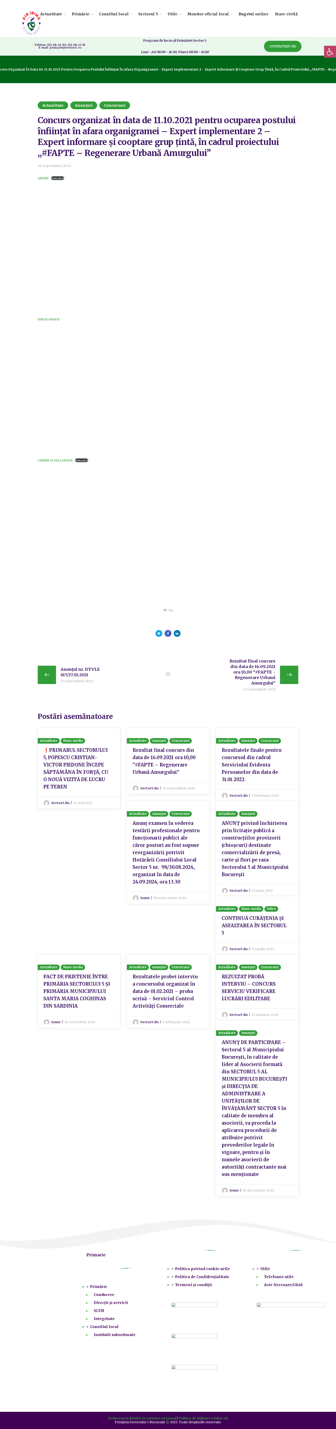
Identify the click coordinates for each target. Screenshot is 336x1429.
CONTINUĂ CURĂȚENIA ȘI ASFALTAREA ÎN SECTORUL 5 (254, 925)
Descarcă (57, 178)
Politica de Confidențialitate (202, 1276)
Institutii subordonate (115, 1334)
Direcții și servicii (111, 1302)
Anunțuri (84, 105)
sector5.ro (60, 803)
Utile (265, 1268)
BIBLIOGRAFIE (49, 319)
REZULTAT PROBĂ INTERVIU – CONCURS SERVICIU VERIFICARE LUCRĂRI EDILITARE (249, 987)
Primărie (98, 1286)
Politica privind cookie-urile (202, 1268)
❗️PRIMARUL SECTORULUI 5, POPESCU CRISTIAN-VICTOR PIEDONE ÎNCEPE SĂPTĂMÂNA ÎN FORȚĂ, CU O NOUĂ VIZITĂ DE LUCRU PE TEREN (75, 768)
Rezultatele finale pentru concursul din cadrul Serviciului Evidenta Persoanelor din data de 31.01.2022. (251, 764)
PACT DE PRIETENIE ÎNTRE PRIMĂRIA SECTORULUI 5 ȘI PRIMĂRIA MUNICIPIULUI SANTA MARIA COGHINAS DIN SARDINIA (76, 991)
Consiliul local (104, 1326)
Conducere (104, 1294)
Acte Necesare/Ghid (283, 1284)
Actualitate (53, 105)
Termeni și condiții (193, 1284)
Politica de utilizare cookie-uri (203, 1418)
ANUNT (43, 178)
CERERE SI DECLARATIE (55, 460)
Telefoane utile (279, 1276)
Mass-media (73, 741)
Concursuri (114, 105)
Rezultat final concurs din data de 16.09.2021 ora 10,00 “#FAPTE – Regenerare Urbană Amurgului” (164, 761)
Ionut (145, 898)
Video (271, 909)
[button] (283, 46)
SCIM (99, 1310)
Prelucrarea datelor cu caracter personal (142, 1418)
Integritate (104, 1318)
